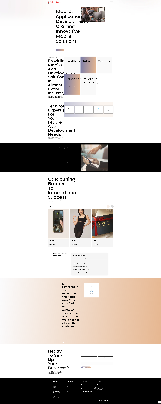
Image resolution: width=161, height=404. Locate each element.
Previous (108, 206)
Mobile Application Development (57, 390)
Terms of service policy (84, 402)
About (68, 386)
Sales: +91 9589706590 (99, 382)
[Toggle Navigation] (111, 2)
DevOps (54, 396)
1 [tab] (62, 342)
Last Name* (100, 354)
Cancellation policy (89, 402)
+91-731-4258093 (85, 381)
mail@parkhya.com (85, 384)
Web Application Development (56, 391)
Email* (82, 357)
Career (68, 387)
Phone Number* (101, 357)
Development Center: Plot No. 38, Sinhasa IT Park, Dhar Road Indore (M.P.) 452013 (87, 391)
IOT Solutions (54, 387)
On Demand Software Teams (56, 397)
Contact (68, 385)
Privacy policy (79, 402)
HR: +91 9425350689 (99, 381)
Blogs (68, 390)
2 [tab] (63, 342)
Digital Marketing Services (56, 395)
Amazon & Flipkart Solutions (56, 385)
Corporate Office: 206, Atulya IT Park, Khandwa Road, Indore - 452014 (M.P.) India (87, 388)
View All (50, 206)
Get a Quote (59, 50)
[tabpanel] (80, 312)
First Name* (84, 354)
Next (112, 206)
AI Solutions (54, 386)
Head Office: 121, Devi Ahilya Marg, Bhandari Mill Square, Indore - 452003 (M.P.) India (98, 388)
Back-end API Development (56, 392)
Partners (68, 391)
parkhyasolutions (99, 384)
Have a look (52, 244)
